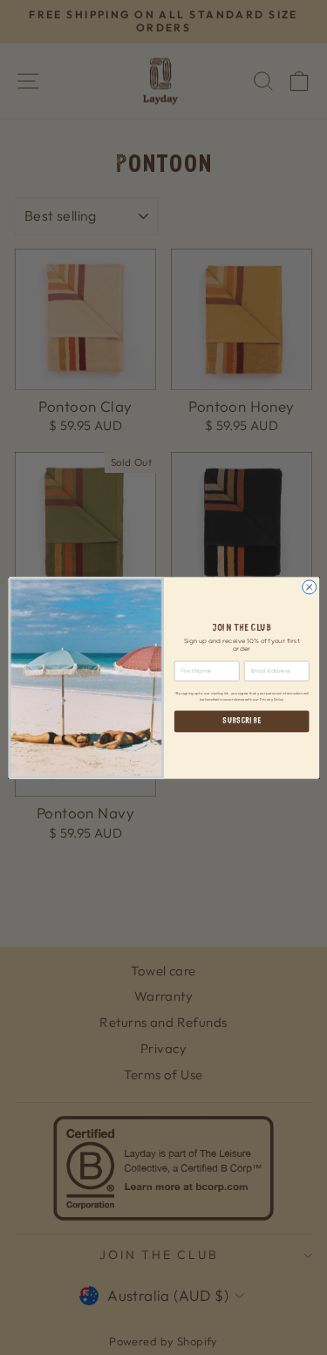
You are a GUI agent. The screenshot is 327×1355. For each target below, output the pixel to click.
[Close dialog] (309, 587)
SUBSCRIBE (241, 721)
